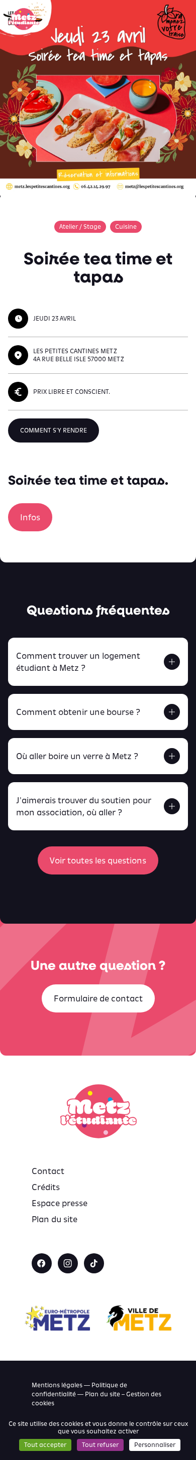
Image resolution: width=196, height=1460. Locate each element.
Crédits (46, 1187)
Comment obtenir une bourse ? (78, 712)
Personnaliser (154, 1444)
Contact (48, 1171)
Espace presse (59, 1203)
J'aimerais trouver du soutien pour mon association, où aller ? (83, 806)
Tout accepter (45, 1444)
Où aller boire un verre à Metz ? (77, 756)
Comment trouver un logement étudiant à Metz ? (78, 662)
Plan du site (54, 1219)
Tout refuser (100, 1444)
